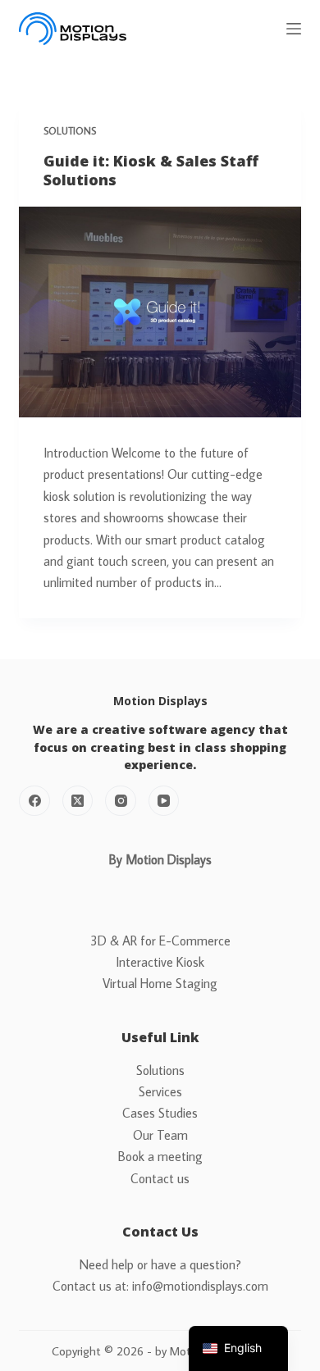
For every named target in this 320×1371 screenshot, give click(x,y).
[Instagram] (120, 801)
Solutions (69, 131)
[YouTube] (164, 801)
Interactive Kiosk (160, 962)
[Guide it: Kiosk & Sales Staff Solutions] (159, 312)
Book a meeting (160, 1156)
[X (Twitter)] (78, 801)
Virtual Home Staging (160, 983)
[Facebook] (34, 801)
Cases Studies (160, 1113)
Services (160, 1091)
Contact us (160, 1178)
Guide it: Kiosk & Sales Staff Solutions (150, 170)
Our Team (160, 1135)
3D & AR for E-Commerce (160, 940)
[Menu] (293, 28)
